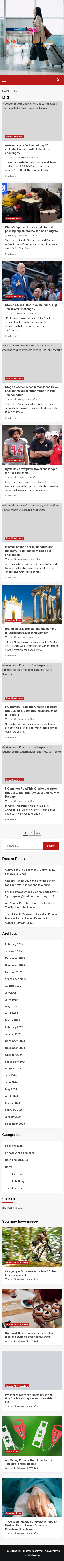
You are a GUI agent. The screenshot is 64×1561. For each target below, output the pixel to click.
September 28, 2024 (25, 559)
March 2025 (12, 1020)
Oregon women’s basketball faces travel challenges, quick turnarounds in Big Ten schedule (31, 391)
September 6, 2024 (25, 637)
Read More (10, 176)
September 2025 (15, 978)
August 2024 (13, 1068)
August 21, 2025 (24, 314)
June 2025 (11, 999)
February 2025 (14, 1027)
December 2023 (15, 1123)
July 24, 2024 (23, 719)
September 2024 (15, 1061)
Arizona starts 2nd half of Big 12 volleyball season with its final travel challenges (29, 149)
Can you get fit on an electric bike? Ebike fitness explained (30, 871)
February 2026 (14, 944)
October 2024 (14, 1054)
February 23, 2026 (25, 1406)
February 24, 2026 (25, 1341)
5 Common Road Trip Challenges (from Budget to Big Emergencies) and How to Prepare (32, 792)
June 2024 (11, 1082)
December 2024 (15, 1040)
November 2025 (15, 965)
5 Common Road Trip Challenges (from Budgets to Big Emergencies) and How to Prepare (31, 710)
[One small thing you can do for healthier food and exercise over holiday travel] (32, 1308)
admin (10, 158)
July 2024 (11, 1075)
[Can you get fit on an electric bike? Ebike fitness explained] (32, 1247)
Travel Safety (13, 1188)
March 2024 (12, 1102)
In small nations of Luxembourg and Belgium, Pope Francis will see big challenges (29, 550)
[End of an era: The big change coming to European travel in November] (32, 604)
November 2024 (15, 1047)
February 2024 (14, 1109)
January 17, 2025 (24, 399)
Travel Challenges (14, 136)
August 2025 (13, 985)
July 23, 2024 (23, 801)
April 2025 (11, 1013)
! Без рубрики (14, 1145)
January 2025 (13, 1034)
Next (38, 832)
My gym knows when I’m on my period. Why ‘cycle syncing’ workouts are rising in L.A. (31, 894)
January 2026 (13, 951)
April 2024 (11, 1096)
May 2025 (11, 1006)
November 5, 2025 (25, 158)
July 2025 (11, 992)
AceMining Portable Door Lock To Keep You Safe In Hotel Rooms (29, 905)
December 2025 (15, 958)
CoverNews (52, 1550)
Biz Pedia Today (12, 1207)
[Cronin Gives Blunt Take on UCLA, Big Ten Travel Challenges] (32, 281)
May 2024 (11, 1089)
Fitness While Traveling (20, 1152)
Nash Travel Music (16, 1159)
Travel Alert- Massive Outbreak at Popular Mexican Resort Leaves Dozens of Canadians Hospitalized (31, 918)
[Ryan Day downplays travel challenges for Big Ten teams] (32, 444)
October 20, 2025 (24, 236)
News (8, 1166)
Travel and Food (13, 218)
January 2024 (13, 1116)
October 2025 (14, 972)
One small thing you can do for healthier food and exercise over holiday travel (30, 882)
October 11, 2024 (24, 477)
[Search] (58, 80)
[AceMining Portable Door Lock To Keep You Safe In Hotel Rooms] (32, 1436)
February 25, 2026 (25, 1279)
